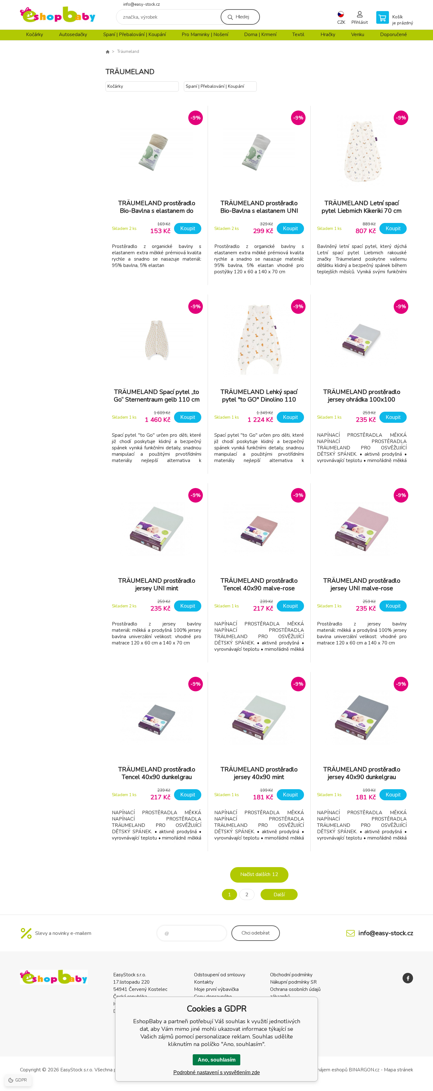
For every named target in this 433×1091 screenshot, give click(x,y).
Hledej (242, 16)
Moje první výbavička (216, 989)
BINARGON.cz (364, 1070)
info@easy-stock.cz (141, 4)
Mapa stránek (398, 1070)
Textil (298, 34)
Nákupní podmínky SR (293, 982)
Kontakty (204, 982)
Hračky (327, 34)
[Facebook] (408, 978)
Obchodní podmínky (291, 975)
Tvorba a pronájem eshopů (318, 1070)
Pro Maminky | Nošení (205, 34)
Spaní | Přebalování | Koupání (134, 34)
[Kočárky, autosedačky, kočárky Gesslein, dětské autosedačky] (107, 52)
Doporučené (393, 34)
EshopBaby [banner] (58, 14)
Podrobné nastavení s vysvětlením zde (216, 1072)
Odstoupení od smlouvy (219, 975)
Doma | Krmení (260, 34)
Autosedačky (73, 34)
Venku (357, 34)
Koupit (187, 228)
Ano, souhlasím (217, 1059)
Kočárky (34, 34)
